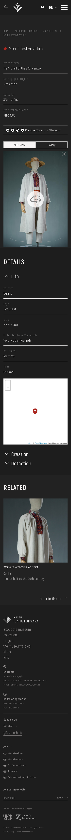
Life (15, 276)
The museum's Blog (17, 646)
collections (10, 634)
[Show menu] (64, 7)
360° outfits (50, 31)
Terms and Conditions (25, 831)
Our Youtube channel (17, 765)
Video (7, 651)
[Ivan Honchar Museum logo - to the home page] (18, 7)
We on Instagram (15, 759)
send (60, 798)
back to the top (51, 599)
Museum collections (26, 31)
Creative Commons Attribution (42, 130)
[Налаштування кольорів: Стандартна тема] (42, 7)
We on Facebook (15, 753)
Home (6, 31)
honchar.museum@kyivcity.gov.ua (25, 684)
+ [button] (8, 383)
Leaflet (28, 443)
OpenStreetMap (41, 443)
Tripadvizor (13, 771)
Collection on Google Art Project (22, 777)
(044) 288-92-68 (25, 680)
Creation (20, 454)
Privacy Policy (8, 831)
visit (6, 657)
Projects (9, 640)
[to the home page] (35, 619)
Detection (21, 463)
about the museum (17, 629)
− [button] (8, 388)
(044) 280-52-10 (40, 680)
